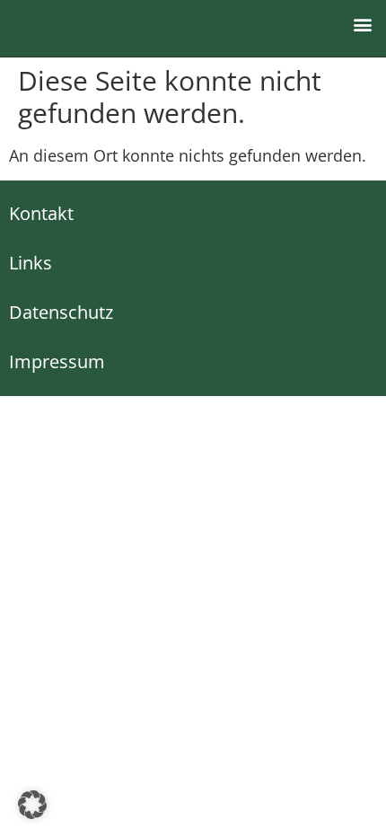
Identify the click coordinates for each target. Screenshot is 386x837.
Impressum (57, 361)
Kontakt (41, 213)
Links (30, 263)
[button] (362, 24)
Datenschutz (61, 312)
